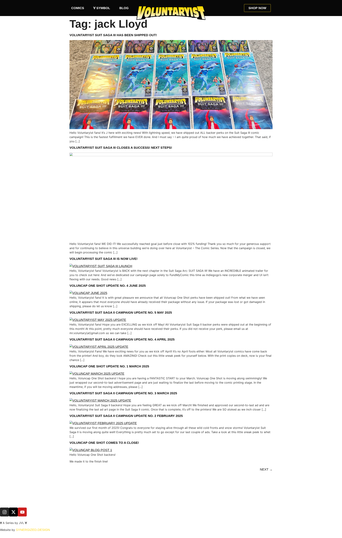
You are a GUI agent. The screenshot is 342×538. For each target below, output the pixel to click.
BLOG (124, 8)
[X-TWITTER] (13, 512)
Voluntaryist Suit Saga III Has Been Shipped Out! (113, 35)
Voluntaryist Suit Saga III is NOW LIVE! (103, 259)
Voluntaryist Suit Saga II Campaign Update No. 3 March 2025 (123, 393)
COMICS (77, 8)
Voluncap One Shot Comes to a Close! (104, 443)
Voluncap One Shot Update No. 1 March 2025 (109, 366)
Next (266, 469)
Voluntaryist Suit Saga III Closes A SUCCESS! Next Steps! (120, 147)
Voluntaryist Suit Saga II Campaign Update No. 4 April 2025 (122, 339)
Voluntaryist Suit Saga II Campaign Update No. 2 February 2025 (126, 416)
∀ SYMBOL (101, 8)
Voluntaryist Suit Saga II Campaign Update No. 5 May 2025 (120, 312)
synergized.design (33, 530)
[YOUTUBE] (22, 512)
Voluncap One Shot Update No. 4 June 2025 (107, 285)
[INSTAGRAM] (4, 512)
